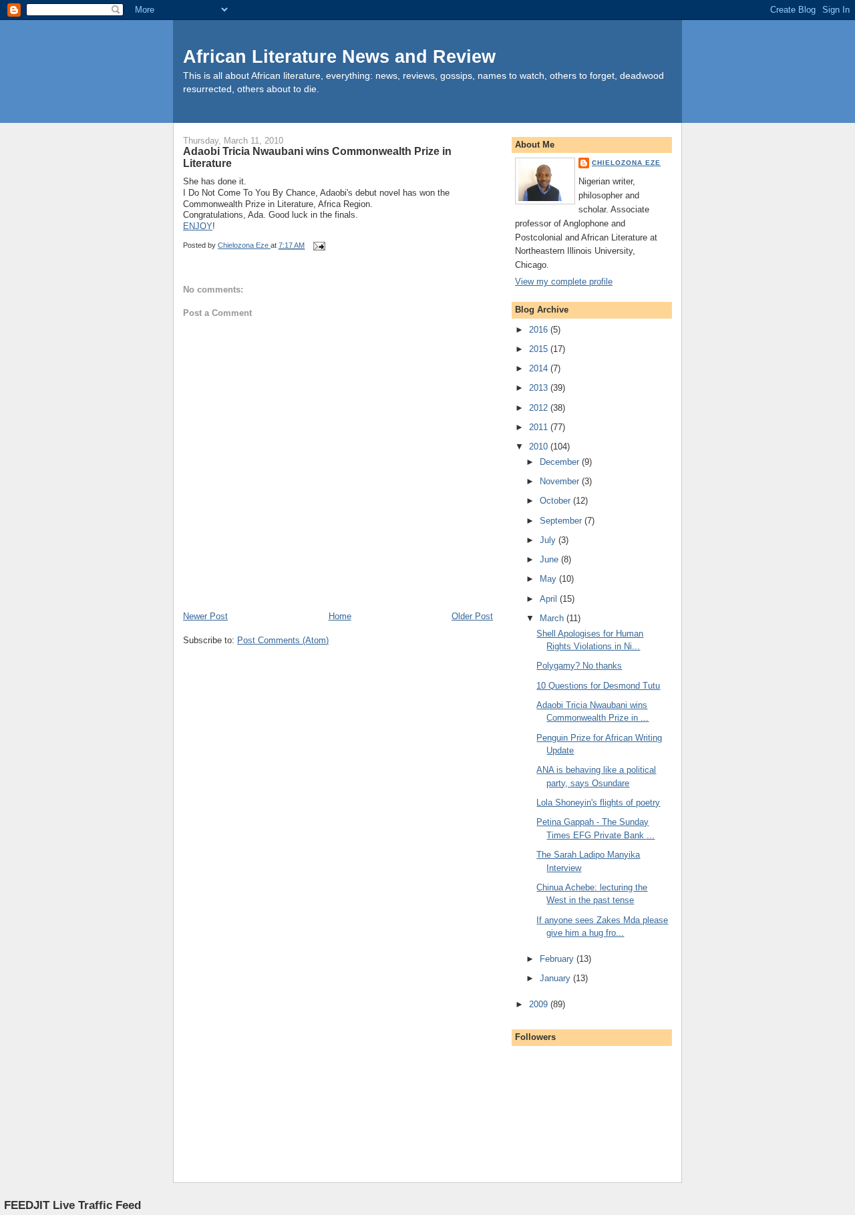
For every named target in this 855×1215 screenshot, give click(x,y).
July (549, 540)
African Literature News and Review (339, 56)
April (550, 599)
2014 (539, 368)
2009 (539, 1004)
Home (340, 616)
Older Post (472, 616)
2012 (539, 408)
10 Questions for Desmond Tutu (598, 686)
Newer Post (205, 616)
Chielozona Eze (626, 162)
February (558, 959)
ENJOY (197, 226)
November (561, 481)
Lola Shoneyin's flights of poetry (598, 803)
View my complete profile (564, 282)
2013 (539, 388)
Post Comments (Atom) (283, 640)
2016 (539, 330)
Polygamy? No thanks (579, 666)
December (561, 462)
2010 (539, 447)
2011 (539, 427)
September (562, 521)
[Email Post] (318, 245)
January (556, 978)
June (550, 559)
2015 (539, 349)
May (549, 579)
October (556, 501)
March (553, 618)
